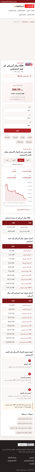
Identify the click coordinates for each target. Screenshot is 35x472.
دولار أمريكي (25, 21)
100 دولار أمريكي (26, 271)
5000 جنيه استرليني (25, 338)
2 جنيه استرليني (26, 305)
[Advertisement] (17, 41)
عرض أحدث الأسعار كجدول (23, 209)
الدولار (32, 10)
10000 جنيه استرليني (25, 342)
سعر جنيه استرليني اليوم (25, 423)
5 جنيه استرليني (26, 309)
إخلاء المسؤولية (12, 460)
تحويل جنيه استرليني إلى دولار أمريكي (21, 428)
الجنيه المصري (30, 14)
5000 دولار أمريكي (26, 283)
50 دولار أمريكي (26, 267)
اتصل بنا (32, 463)
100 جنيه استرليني (26, 326)
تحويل (17, 131)
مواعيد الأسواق (12, 457)
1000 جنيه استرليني (25, 334)
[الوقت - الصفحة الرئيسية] (24, 6)
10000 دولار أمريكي (25, 287)
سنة (7, 160)
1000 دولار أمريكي (26, 279)
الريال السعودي (12, 10)
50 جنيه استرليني (26, 321)
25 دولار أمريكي (26, 263)
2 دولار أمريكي (27, 251)
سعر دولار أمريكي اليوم (25, 419)
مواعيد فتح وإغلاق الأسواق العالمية (9, 1)
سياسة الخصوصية (29, 460)
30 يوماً (20, 160)
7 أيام (28, 160)
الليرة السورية (22, 14)
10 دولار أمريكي (26, 259)
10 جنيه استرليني (26, 313)
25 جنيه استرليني (26, 317)
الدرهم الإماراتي (21, 10)
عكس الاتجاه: (17, 164)
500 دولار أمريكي (26, 275)
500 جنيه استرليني (26, 330)
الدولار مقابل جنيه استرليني (24, 432)
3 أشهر (14, 160)
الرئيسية (32, 21)
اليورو (28, 10)
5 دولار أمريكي (27, 255)
